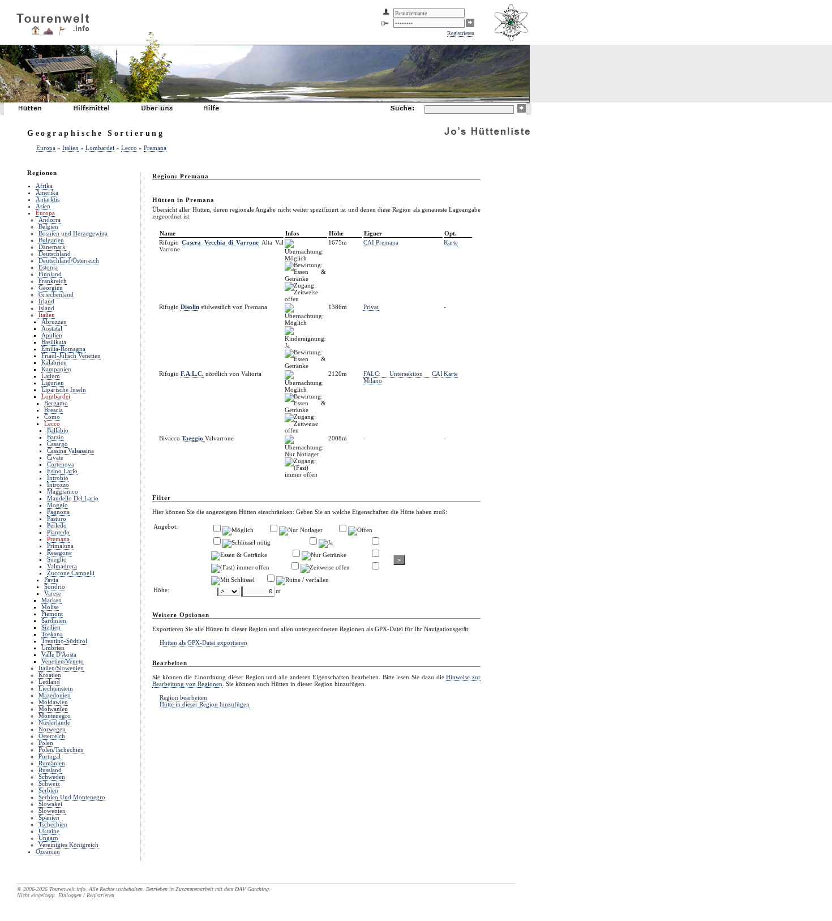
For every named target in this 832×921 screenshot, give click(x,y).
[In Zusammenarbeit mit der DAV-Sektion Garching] (512, 40)
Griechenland (56, 294)
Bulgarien (51, 240)
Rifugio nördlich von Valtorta (210, 373)
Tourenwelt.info (67, 889)
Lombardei (99, 147)
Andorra (49, 219)
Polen (45, 742)
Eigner (373, 233)
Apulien (51, 335)
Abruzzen (54, 321)
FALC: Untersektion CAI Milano (403, 377)
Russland (50, 769)
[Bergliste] (48, 32)
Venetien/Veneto (62, 661)
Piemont (52, 613)
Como (52, 416)
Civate (55, 457)
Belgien (48, 226)
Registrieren (460, 33)
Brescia (53, 409)
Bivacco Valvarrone (196, 438)
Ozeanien (48, 851)
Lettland (49, 681)
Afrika (44, 185)
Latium (50, 375)
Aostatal (51, 328)
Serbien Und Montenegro (71, 797)
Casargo (57, 443)
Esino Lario (62, 471)
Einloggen (70, 895)
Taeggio (193, 438)
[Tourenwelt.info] (52, 20)
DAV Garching (252, 889)
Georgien (50, 287)
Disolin (190, 306)
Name (167, 233)
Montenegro (54, 715)
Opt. (450, 233)
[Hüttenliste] (35, 32)
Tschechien (52, 824)
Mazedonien (54, 695)
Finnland (50, 274)
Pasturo (56, 518)
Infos (292, 233)
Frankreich (52, 280)
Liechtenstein (55, 688)
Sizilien (51, 627)
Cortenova (60, 464)
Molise (50, 606)
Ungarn (48, 837)
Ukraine (48, 831)
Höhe (336, 233)
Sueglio (57, 559)
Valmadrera (62, 566)
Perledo (57, 525)
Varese (52, 593)
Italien (70, 147)
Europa (45, 147)
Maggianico (62, 491)
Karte (451, 242)
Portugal (49, 756)
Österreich (51, 735)
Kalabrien (54, 362)
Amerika (47, 192)
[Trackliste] (61, 33)
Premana (155, 147)
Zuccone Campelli (71, 572)
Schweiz (49, 783)
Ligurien (52, 382)
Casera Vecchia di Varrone (220, 242)
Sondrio (54, 586)
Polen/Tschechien (61, 749)
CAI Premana (380, 242)
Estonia (48, 267)
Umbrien (53, 647)
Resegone (59, 552)
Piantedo (58, 532)
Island (46, 308)
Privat (371, 306)
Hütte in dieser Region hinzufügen (205, 704)
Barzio (55, 437)
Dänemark (52, 246)
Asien (43, 206)
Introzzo (58, 484)
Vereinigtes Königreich (68, 844)
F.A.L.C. (192, 373)
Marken (51, 600)
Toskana (52, 634)
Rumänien (51, 763)
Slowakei (50, 803)
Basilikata (53, 342)
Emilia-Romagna (63, 348)
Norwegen (52, 729)
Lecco (129, 147)
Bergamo (56, 403)
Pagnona (58, 511)
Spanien (48, 817)
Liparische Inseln (63, 389)
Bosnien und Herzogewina (73, 233)
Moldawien (53, 702)
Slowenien (52, 810)
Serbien (48, 790)
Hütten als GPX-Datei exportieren (203, 642)
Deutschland (54, 253)
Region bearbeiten (183, 697)
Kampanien (56, 369)
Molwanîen (53, 708)
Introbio (57, 477)
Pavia (51, 579)
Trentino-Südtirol (64, 640)
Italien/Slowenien (61, 668)
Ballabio (57, 430)
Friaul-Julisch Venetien (71, 355)
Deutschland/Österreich (68, 260)
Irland (46, 301)
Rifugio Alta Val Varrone (221, 245)
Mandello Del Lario (72, 498)
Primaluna (60, 545)
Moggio (57, 505)
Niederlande (54, 722)
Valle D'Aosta (58, 654)
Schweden (51, 776)
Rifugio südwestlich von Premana (213, 306)
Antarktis (47, 199)
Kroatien (49, 674)
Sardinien (53, 620)
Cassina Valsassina (70, 450)
